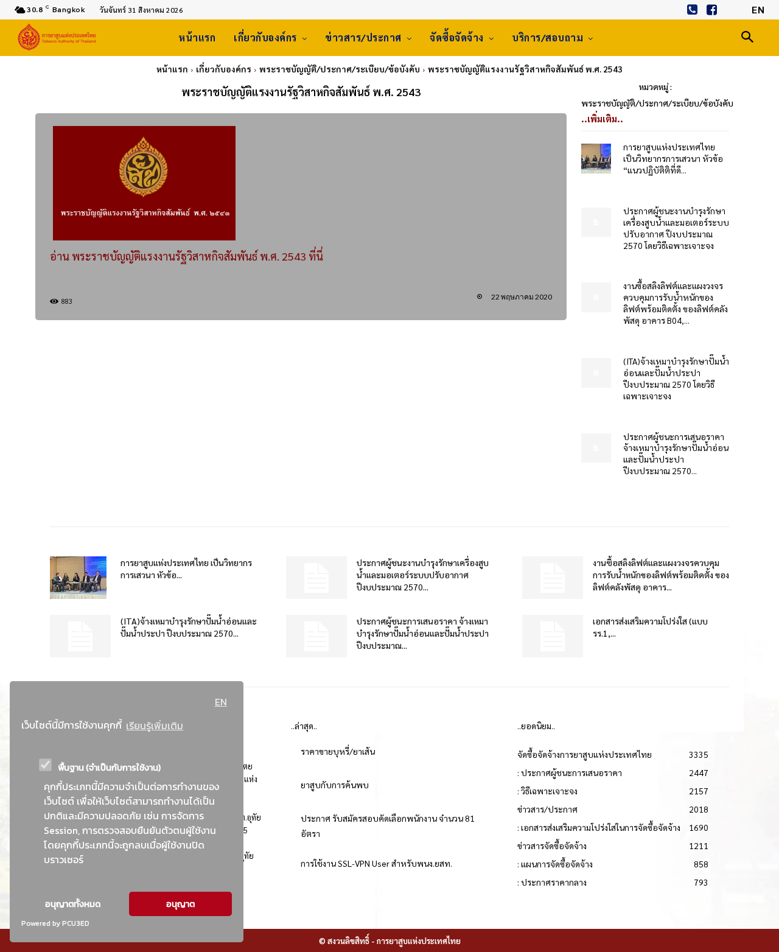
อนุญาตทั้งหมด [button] (72, 904)
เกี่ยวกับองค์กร (223, 68)
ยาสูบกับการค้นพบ (335, 784)
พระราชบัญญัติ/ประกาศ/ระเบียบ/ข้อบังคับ (339, 68)
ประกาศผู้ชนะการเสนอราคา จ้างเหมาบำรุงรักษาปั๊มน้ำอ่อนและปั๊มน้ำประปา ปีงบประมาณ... (423, 633)
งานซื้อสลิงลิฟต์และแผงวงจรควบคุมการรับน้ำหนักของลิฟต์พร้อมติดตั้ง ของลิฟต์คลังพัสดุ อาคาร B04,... (675, 303)
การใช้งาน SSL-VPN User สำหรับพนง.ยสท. (376, 863)
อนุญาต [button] (180, 904)
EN (221, 702)
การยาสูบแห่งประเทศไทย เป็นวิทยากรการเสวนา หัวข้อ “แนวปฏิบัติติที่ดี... (673, 158)
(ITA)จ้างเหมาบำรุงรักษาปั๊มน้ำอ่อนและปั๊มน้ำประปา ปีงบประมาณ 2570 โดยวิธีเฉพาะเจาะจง (676, 378)
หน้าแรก (172, 68)
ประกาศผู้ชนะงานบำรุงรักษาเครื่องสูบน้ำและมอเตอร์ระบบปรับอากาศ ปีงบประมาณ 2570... (423, 574)
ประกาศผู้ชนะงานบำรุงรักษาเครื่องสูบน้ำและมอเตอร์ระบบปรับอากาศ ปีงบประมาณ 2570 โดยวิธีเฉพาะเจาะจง (676, 228)
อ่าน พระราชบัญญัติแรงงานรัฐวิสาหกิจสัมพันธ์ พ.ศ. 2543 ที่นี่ (186, 256)
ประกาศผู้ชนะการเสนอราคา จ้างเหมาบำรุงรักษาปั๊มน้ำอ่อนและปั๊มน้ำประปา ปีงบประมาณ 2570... (675, 454)
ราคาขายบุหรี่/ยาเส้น (338, 751)
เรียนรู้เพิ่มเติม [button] (154, 725)
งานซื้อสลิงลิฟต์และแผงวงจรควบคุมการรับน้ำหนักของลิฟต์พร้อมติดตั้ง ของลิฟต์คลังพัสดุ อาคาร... (661, 574)
